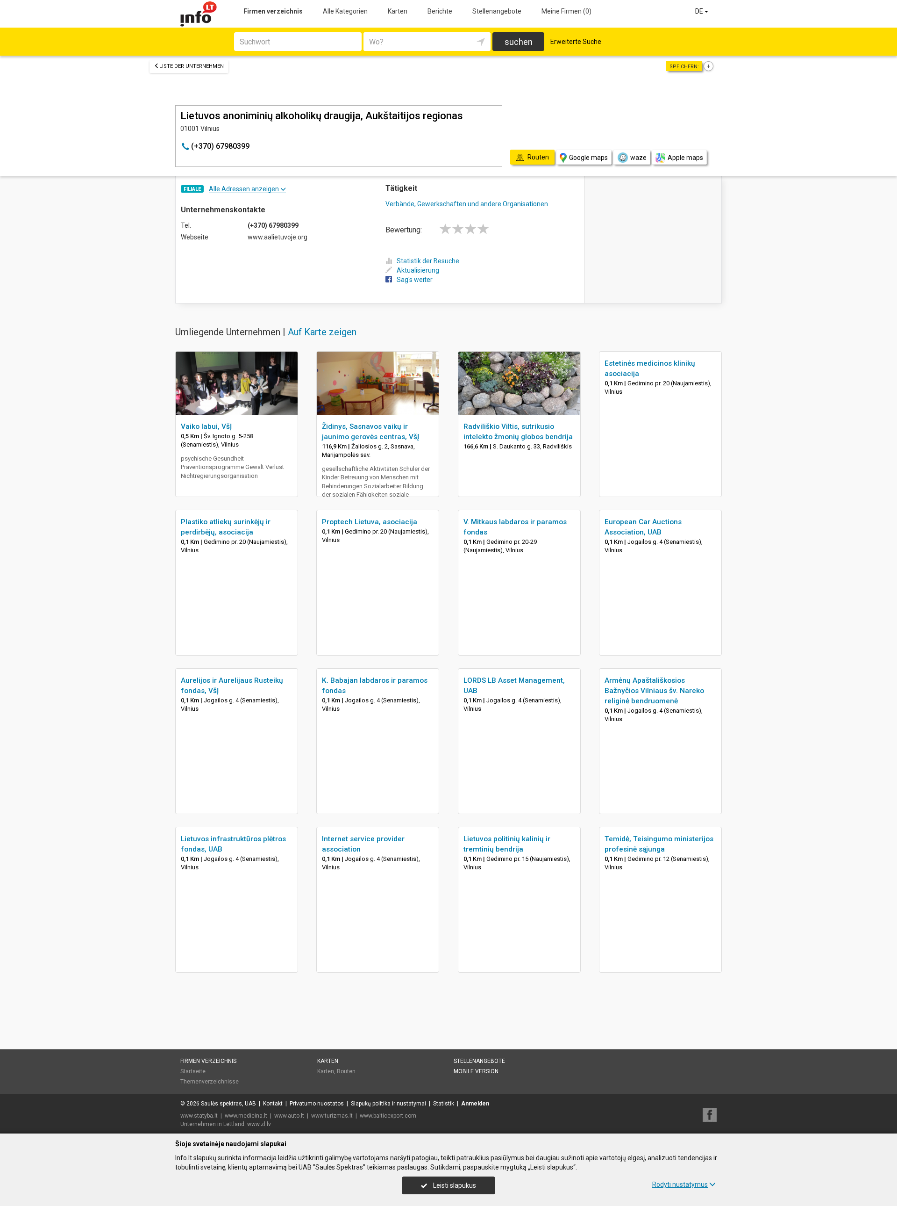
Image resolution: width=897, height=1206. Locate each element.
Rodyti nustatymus (680, 1184)
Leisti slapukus (454, 1185)
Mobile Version (476, 1071)
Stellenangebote (496, 11)
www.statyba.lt (199, 1115)
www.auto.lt (289, 1115)
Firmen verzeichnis (273, 11)
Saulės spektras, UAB (228, 1103)
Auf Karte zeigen (322, 332)
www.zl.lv (259, 1124)
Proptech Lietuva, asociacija (369, 522)
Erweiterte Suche (575, 41)
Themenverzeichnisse (209, 1081)
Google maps (588, 157)
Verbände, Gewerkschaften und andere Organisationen (466, 204)
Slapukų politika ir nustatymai (388, 1103)
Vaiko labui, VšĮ (206, 426)
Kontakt (273, 1103)
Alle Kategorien (345, 11)
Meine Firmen (566, 11)
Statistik (443, 1103)
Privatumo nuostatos (317, 1103)
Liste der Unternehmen (191, 66)
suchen (519, 42)
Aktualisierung (418, 270)
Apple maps (685, 157)
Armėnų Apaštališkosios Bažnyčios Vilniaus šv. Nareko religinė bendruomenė (654, 690)
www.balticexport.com (388, 1115)
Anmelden (475, 1103)
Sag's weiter (415, 279)
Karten (397, 11)
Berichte (439, 11)
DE (700, 11)
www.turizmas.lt (332, 1115)
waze (638, 157)
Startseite (193, 1071)
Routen (346, 1071)
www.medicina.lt (246, 1115)
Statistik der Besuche (428, 261)
